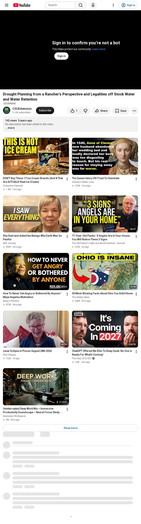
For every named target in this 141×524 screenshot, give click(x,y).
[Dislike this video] (85, 110)
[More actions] (134, 110)
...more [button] (10, 127)
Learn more (98, 49)
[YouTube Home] (21, 5)
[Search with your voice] (93, 5)
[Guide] (6, 5)
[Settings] (113, 5)
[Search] (80, 5)
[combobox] (61, 5)
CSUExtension (22, 108)
